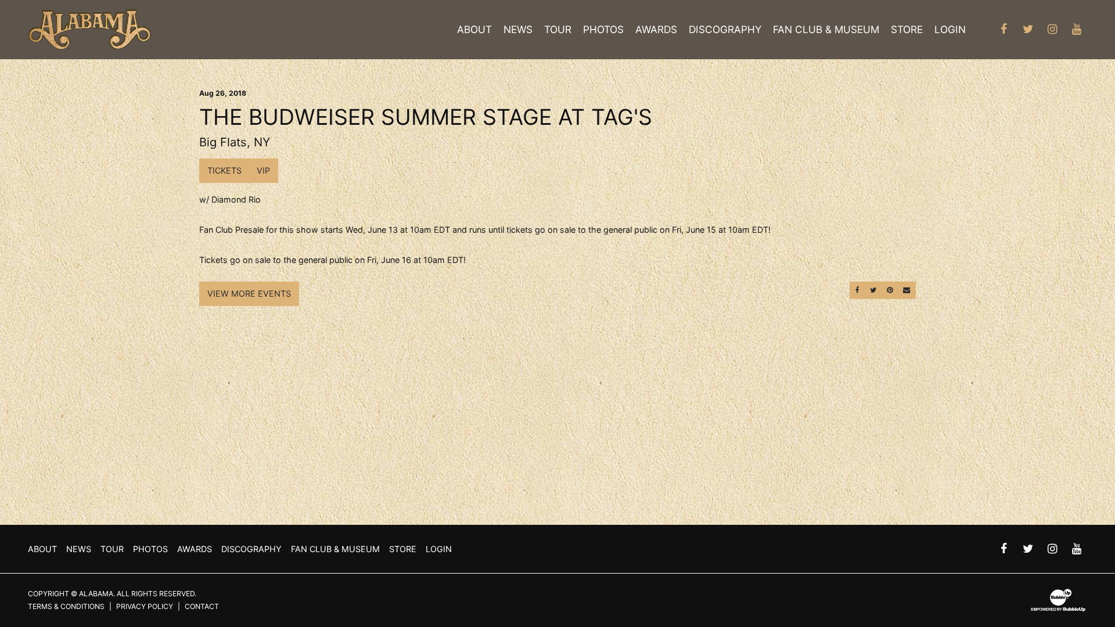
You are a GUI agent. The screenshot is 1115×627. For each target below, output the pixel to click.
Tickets (224, 170)
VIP (263, 170)
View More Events (249, 293)
